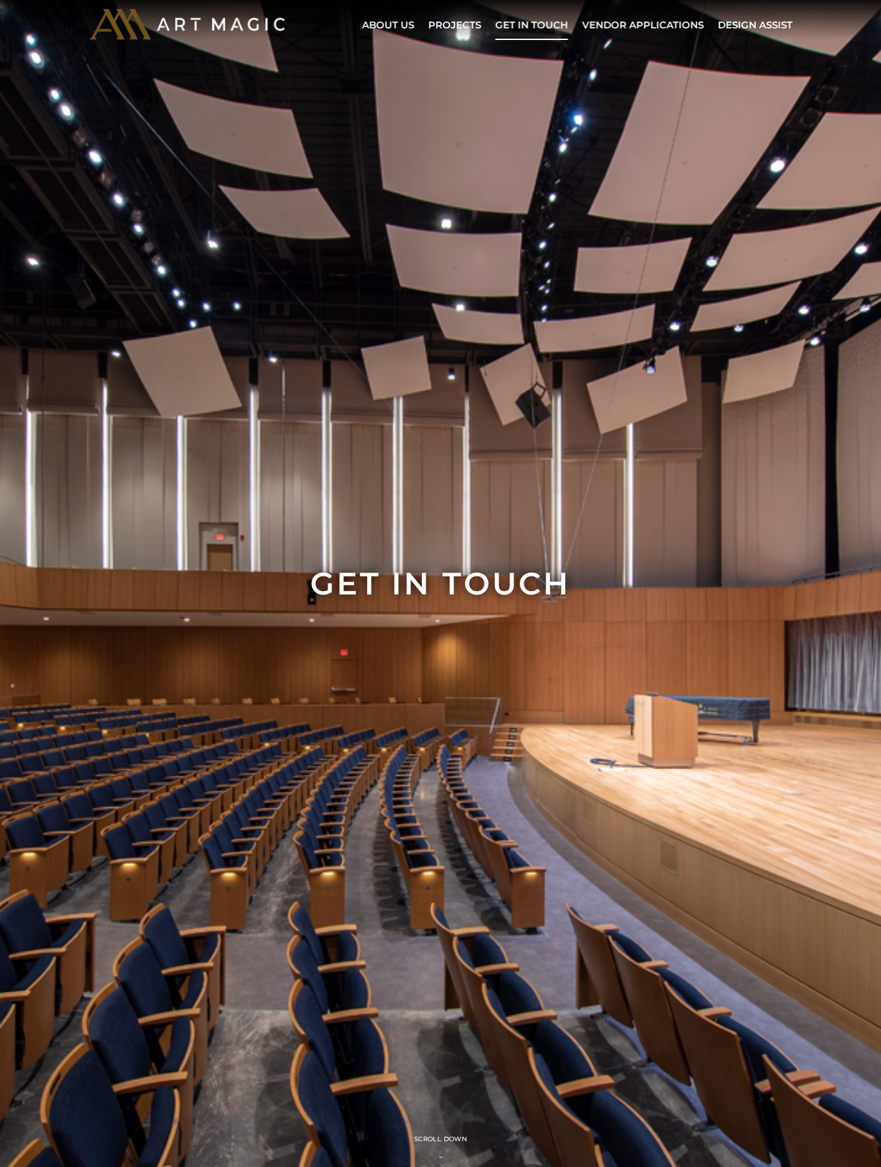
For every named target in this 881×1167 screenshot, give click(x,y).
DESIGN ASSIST (755, 25)
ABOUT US (387, 25)
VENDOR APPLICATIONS (643, 25)
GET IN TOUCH (531, 25)
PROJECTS (454, 25)
